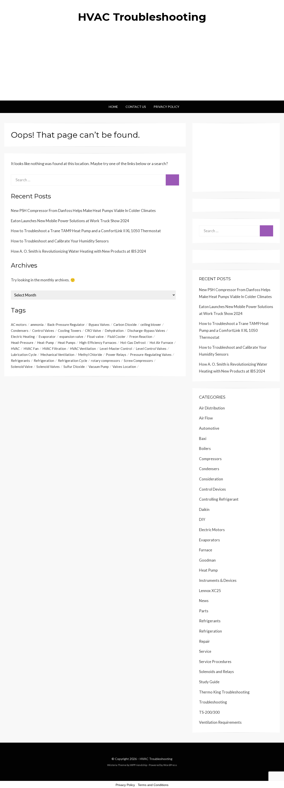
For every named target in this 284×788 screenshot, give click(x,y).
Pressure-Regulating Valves (151, 355)
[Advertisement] (142, 67)
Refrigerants (20, 361)
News (204, 600)
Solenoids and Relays (216, 671)
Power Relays (116, 355)
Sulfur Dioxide (74, 367)
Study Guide (209, 681)
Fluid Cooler (116, 337)
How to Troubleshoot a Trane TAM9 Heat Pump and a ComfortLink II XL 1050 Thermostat (86, 230)
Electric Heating (23, 337)
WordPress (170, 765)
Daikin (204, 509)
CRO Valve (93, 331)
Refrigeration (44, 361)
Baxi (202, 438)
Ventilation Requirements (220, 722)
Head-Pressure (22, 343)
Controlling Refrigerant (219, 499)
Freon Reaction (140, 337)
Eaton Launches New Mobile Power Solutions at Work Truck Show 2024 (70, 220)
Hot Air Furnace (161, 343)
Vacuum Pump (99, 367)
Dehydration (114, 331)
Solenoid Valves (48, 367)
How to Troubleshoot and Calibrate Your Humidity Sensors (60, 241)
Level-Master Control (116, 349)
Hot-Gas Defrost (133, 343)
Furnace (205, 550)
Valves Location (124, 367)
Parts (203, 611)
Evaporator (47, 337)
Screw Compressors (138, 361)
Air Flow (206, 418)
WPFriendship (138, 765)
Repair (204, 641)
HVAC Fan (31, 349)
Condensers (19, 331)
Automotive (209, 428)
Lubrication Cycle (24, 355)
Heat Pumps (66, 343)
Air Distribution (212, 408)
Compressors (210, 458)
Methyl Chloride (90, 355)
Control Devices (212, 489)
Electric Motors (212, 529)
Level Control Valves (151, 349)
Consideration (211, 479)
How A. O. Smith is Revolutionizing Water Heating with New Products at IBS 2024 (78, 251)
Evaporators (209, 540)
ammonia (36, 324)
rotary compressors (105, 361)
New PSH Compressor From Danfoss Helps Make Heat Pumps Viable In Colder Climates (83, 210)
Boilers (205, 448)
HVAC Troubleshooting (142, 16)
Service (205, 651)
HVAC (15, 349)
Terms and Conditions (153, 785)
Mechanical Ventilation (57, 355)
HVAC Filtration (54, 349)
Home (113, 107)
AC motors (19, 324)
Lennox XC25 (210, 590)
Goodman (207, 560)
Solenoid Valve (22, 367)
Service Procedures (215, 661)
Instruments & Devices (218, 580)
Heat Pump (208, 570)
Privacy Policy (166, 107)
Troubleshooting (213, 702)
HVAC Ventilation (83, 349)
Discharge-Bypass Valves (146, 331)
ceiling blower (150, 324)
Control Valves (43, 331)
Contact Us (136, 107)
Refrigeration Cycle (72, 361)
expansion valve (71, 337)
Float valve (95, 337)
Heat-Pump (45, 343)
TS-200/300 (209, 712)
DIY (202, 519)
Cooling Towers (69, 331)
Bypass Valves (99, 324)
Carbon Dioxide (125, 324)
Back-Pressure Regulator (66, 324)
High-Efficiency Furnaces (97, 343)
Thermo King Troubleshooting (224, 692)
